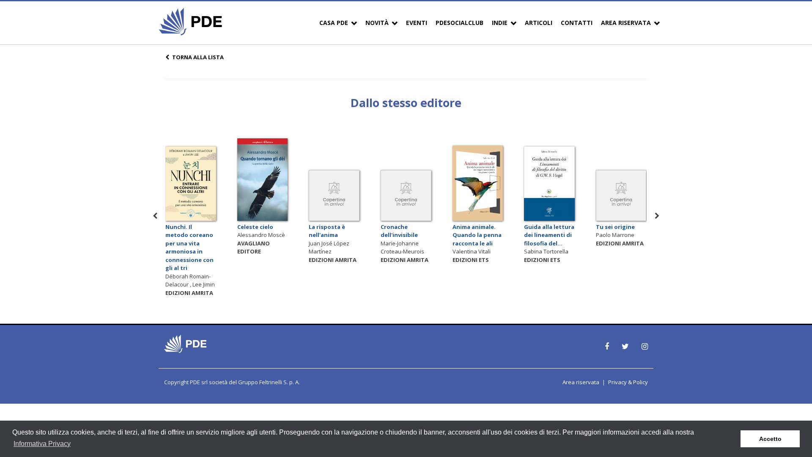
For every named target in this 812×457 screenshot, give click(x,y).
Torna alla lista (198, 57)
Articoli (538, 23)
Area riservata (580, 382)
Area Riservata (626, 23)
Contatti (577, 23)
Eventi (416, 23)
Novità (377, 23)
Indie (500, 23)
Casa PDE (333, 23)
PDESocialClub (459, 23)
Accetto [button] (770, 438)
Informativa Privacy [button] (42, 443)
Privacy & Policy (628, 382)
